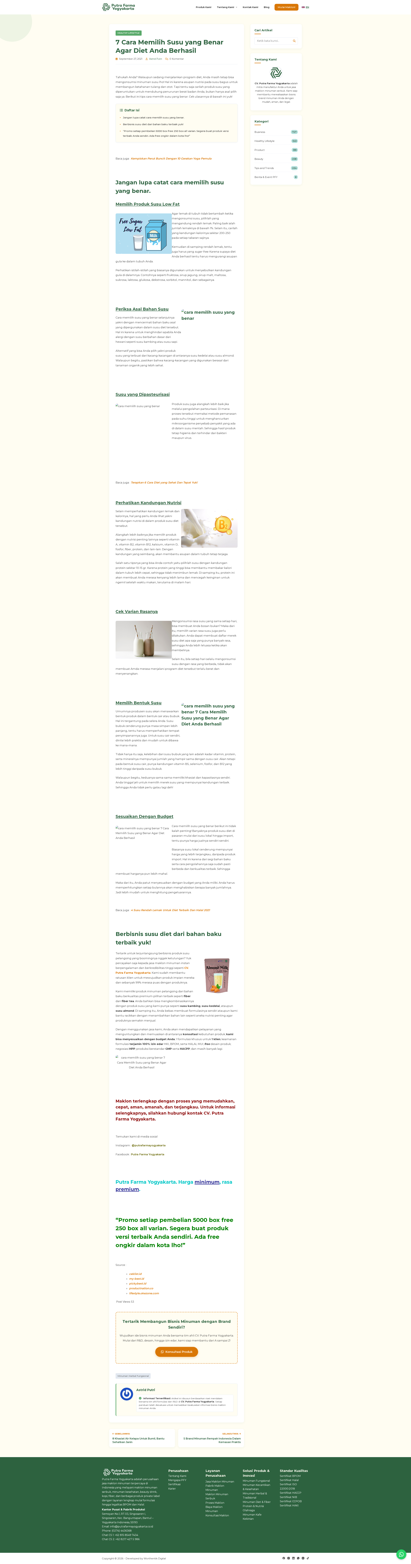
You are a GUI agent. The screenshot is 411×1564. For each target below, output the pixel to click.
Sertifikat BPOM (290, 1476)
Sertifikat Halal (289, 1480)
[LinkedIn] (293, 1558)
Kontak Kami (250, 7)
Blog (266, 7)
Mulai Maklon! (286, 7)
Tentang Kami (225, 7)
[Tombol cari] (294, 40)
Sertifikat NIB (288, 1497)
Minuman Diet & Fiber (257, 1502)
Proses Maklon (215, 1502)
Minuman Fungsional (256, 1480)
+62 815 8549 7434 (126, 1535)
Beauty (275, 158)
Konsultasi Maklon (217, 1515)
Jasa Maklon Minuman (220, 1481)
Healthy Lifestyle (129, 33)
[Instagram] (288, 1558)
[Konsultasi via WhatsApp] (401, 1554)
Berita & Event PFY (275, 177)
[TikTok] (308, 1558)
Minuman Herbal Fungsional (133, 1376)
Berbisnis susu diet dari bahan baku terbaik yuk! (153, 124)
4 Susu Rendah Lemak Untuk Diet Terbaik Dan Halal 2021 (170, 910)
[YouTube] (303, 1558)
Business (275, 132)
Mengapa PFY (177, 1480)
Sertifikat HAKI (289, 1505)
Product (275, 149)
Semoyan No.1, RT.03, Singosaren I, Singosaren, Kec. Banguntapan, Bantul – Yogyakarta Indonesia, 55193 (127, 1518)
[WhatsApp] (298, 1558)
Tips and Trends (275, 168)
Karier (172, 1488)
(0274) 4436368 (122, 1530)
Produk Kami (203, 7)
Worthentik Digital (155, 1558)
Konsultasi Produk (178, 1351)
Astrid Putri (155, 58)
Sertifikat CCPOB (291, 1501)
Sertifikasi (174, 1484)
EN (307, 7)
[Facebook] (284, 1558)
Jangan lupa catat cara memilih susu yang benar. (153, 117)
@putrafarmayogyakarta (149, 1145)
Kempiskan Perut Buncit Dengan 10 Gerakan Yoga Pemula (171, 158)
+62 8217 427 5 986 (127, 1539)
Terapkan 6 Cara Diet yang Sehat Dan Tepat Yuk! (164, 482)
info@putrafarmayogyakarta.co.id (131, 1526)
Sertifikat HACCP (290, 1492)
